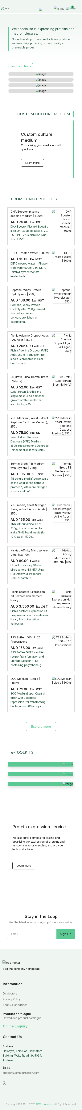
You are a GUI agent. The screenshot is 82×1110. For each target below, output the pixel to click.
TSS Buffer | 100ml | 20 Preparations (25, 639)
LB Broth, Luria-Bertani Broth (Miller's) (29, 379)
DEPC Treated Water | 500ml (29, 253)
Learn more (32, 162)
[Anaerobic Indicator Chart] (40, 764)
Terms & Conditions (15, 1005)
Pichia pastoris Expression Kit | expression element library (27, 596)
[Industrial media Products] (41, 91)
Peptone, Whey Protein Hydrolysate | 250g (25, 292)
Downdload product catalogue (22, 1018)
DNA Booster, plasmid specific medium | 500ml (26, 214)
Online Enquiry (15, 1026)
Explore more (41, 726)
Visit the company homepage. (21, 968)
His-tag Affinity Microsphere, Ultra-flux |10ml (29, 552)
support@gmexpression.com (21, 1072)
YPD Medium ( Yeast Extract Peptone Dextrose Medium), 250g (29, 422)
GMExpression (44, 1104)
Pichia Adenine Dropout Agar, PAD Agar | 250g (29, 338)
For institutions (21, 66)
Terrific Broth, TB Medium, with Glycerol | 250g (27, 466)
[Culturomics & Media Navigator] (40, 774)
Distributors (10, 993)
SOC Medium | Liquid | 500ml (25, 681)
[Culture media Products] (41, 74)
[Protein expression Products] (41, 85)
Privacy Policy (12, 999)
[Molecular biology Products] (41, 80)
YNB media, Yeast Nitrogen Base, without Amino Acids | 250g (28, 509)
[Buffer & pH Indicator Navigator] (40, 784)
